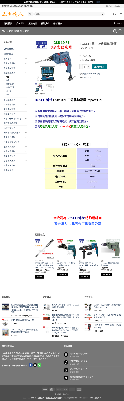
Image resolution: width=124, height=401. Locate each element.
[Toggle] (25, 58)
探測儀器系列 (9, 104)
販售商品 (32, 23)
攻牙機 (8, 91)
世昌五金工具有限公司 (54, 398)
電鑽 (27, 31)
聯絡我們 (117, 6)
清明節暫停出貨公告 (79, 369)
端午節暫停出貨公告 (79, 353)
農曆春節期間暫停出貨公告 (81, 377)
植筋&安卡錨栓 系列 (12, 118)
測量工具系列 (9, 114)
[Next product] (115, 31)
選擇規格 (40, 276)
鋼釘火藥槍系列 (10, 123)
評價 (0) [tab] (42, 94)
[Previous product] (120, 31)
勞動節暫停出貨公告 (79, 361)
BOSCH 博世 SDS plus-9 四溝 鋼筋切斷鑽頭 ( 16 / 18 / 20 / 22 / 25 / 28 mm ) (44, 265)
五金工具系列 (9, 68)
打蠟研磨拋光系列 (11, 142)
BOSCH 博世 (91, 74)
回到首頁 (8, 23)
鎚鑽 (7, 80)
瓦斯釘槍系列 (9, 128)
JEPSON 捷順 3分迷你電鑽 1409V (110, 264)
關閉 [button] (98, 2)
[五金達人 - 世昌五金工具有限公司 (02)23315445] (13, 14)
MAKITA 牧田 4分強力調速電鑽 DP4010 (66, 264)
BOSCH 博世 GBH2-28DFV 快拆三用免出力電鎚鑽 (88, 265)
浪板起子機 (10, 87)
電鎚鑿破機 (10, 84)
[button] (114, 14)
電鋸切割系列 (9, 137)
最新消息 (109, 6)
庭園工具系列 (9, 151)
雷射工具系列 (9, 109)
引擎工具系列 (9, 160)
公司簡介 (20, 23)
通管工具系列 (9, 146)
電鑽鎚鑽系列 (15, 31)
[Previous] (38, 61)
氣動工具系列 (9, 165)
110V (89, 78)
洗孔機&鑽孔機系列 (12, 132)
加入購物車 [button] (62, 274)
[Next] (72, 61)
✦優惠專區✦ (9, 54)
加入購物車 (99, 67)
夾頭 (7, 94)
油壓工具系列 (9, 156)
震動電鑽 (80, 100)
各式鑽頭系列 (9, 100)
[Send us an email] (35, 365)
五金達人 (41, 398)
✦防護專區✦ (9, 49)
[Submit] (103, 14)
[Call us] (39, 365)
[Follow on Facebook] (31, 365)
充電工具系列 (9, 63)
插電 (98, 74)
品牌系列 (7, 59)
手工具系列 (8, 170)
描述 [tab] (36, 94)
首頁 (4, 31)
